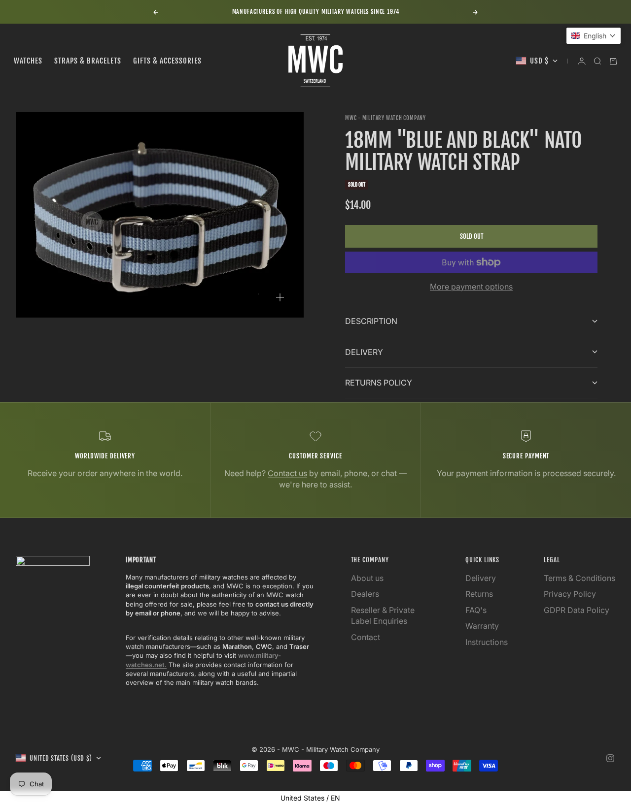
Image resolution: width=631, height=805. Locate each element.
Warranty (482, 626)
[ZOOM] (280, 297)
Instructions (486, 642)
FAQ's (476, 610)
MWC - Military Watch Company (385, 118)
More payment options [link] (471, 286)
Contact (365, 637)
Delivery (480, 578)
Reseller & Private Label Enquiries (383, 615)
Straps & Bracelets (87, 60)
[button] (593, 36)
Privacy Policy (570, 594)
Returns (479, 594)
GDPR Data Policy (576, 610)
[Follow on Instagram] (610, 758)
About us (367, 578)
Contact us (287, 473)
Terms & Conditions (579, 578)
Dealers (365, 594)
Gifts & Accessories (167, 60)
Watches (28, 60)
